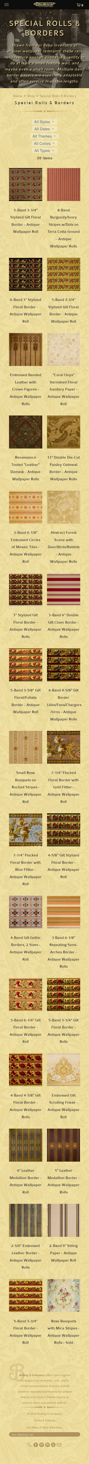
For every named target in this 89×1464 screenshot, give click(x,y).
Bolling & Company (49, 1413)
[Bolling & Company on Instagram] (48, 1446)
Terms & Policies (44, 1420)
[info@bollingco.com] (59, 1446)
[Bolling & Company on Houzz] (53, 1446)
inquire (60, 1397)
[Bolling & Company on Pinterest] (42, 1446)
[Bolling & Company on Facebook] (36, 1446)
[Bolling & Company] (44, 5)
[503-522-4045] (30, 1446)
